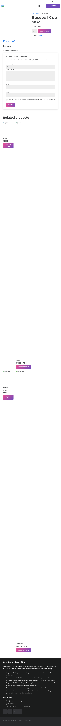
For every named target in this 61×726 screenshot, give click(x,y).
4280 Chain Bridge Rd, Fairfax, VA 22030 (18, 707)
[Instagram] (58, 1)
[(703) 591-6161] (4, 704)
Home (33, 13)
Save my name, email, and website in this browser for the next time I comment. (32, 100)
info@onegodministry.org (14, 701)
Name (8, 84)
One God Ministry (13, 720)
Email (8, 92)
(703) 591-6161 (10, 704)
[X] (52, 1)
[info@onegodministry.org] (4, 701)
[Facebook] (49, 1)
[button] (39, 6)
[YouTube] (55, 1)
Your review (10, 70)
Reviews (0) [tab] (9, 41)
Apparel (38, 13)
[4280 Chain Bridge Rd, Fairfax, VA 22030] (4, 707)
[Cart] (43, 6)
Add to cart (44, 31)
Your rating (10, 64)
